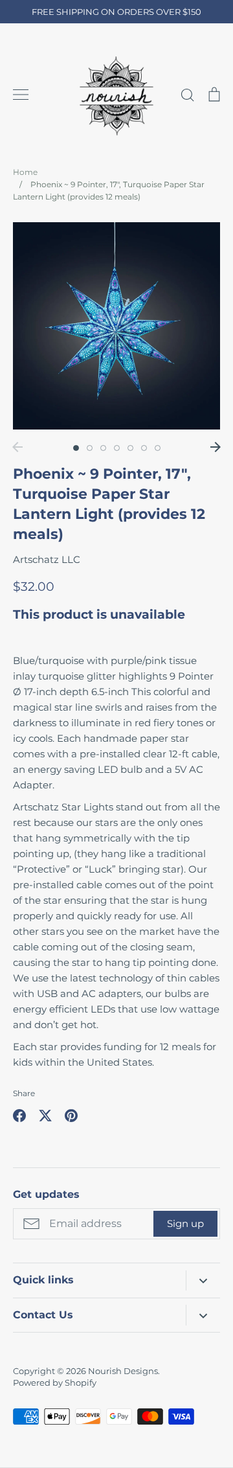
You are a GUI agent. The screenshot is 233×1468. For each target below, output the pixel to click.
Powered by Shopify (54, 1382)
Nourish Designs (123, 1371)
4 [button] (117, 448)
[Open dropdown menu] (203, 1280)
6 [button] (144, 448)
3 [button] (103, 448)
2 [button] (90, 448)
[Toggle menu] (20, 94)
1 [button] (76, 448)
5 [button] (130, 448)
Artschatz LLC (46, 559)
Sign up (185, 1223)
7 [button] (158, 448)
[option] (116, 326)
